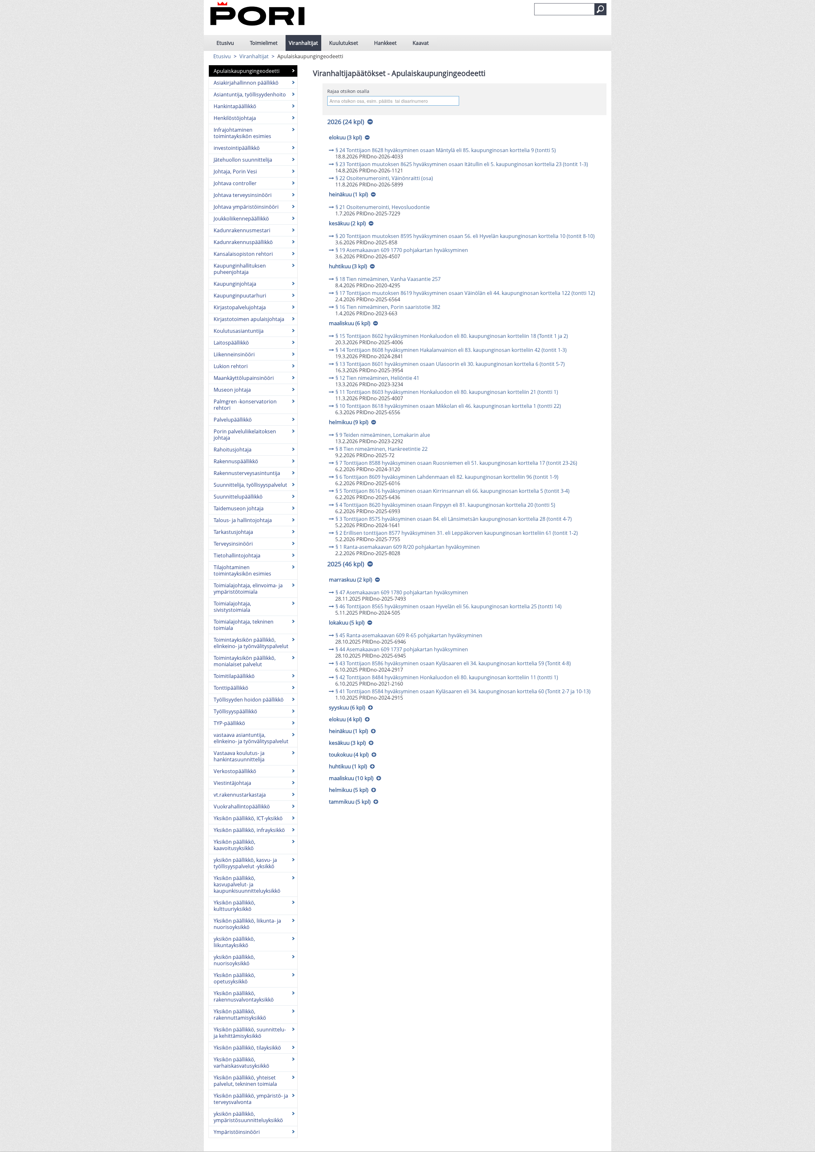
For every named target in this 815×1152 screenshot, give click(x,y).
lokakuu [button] (347, 622)
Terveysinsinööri (233, 543)
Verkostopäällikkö (235, 771)
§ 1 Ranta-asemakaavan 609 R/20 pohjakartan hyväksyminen (408, 546)
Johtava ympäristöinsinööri (246, 206)
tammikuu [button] (350, 801)
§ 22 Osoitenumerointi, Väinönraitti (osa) (384, 178)
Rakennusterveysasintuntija (247, 473)
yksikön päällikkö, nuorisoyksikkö (234, 960)
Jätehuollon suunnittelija (243, 159)
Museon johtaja (232, 389)
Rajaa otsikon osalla (348, 91)
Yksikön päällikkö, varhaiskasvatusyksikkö (241, 1062)
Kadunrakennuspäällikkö (243, 242)
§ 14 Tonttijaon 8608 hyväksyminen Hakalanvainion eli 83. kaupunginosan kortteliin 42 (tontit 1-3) (451, 349)
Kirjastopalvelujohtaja (240, 307)
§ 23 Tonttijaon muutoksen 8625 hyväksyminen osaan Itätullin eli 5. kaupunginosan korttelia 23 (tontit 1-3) (462, 164)
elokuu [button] (345, 137)
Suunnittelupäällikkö (238, 496)
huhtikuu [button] (348, 266)
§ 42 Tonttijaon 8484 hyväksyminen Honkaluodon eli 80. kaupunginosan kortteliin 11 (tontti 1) (447, 677)
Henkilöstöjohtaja (235, 118)
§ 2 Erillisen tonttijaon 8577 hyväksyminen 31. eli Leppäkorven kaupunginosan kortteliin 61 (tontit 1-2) (457, 532)
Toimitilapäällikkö (234, 676)
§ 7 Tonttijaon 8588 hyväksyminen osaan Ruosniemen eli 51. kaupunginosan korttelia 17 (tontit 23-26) (456, 462)
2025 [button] (345, 564)
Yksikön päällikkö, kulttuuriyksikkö (234, 905)
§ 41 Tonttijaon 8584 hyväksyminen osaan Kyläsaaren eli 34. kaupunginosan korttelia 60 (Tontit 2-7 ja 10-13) (463, 691)
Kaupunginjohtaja (235, 283)
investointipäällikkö (237, 147)
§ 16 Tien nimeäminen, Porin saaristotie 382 (388, 307)
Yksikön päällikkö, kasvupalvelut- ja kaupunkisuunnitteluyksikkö (247, 884)
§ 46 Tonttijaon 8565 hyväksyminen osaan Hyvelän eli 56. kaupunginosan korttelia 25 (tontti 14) (449, 606)
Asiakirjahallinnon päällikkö (246, 82)
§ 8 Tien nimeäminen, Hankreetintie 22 (382, 448)
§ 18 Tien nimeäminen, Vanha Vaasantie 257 (388, 279)
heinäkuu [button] (348, 194)
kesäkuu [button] (347, 223)
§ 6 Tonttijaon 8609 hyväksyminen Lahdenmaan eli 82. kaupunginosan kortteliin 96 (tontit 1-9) (447, 476)
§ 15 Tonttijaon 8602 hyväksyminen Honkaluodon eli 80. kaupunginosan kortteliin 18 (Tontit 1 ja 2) (452, 335)
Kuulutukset (343, 42)
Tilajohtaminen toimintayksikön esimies (242, 570)
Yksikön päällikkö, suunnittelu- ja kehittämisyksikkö (250, 1032)
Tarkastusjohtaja (233, 531)
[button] (600, 9)
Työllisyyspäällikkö (235, 711)
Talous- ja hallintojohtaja (243, 520)
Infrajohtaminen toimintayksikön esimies (242, 133)
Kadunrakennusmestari (242, 230)
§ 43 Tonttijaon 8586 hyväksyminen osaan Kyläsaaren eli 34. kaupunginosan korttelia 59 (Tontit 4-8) (453, 663)
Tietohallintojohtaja (237, 555)
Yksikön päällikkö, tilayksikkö (247, 1047)
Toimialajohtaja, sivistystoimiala (232, 606)
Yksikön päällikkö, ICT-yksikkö (248, 818)
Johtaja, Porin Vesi (235, 171)
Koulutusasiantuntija (239, 330)
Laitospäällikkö (231, 342)
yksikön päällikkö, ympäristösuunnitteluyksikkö (248, 1117)
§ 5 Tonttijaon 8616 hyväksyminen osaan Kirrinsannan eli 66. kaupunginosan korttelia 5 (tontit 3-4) (453, 490)
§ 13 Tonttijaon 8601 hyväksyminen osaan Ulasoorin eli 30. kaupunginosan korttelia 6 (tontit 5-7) (450, 363)
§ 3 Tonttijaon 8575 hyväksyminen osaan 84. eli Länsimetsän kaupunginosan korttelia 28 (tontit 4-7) (454, 518)
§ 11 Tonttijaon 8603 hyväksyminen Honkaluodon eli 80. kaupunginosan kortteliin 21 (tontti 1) (447, 391)
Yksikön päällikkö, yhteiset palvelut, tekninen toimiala (245, 1080)
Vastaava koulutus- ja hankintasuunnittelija (239, 756)
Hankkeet (385, 42)
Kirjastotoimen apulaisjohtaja (249, 319)
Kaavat (421, 42)
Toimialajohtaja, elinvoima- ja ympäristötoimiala (248, 588)
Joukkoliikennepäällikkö (241, 218)
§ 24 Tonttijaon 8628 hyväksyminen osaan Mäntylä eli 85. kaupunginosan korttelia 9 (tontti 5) (446, 150)
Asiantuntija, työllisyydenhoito (250, 94)
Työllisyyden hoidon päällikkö (249, 699)
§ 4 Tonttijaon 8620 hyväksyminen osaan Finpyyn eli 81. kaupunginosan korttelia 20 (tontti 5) (445, 504)
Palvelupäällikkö (233, 419)
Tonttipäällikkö (231, 687)
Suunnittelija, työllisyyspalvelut (250, 484)
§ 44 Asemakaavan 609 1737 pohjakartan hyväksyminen (402, 649)
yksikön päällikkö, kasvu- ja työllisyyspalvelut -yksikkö (245, 863)
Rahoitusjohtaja (233, 449)
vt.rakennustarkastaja (240, 794)
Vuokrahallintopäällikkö (242, 806)
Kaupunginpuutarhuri (240, 295)
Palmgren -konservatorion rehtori (245, 404)
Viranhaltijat (303, 42)
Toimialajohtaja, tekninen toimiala (243, 625)
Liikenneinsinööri (234, 354)
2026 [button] (345, 121)
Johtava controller (235, 183)
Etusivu (225, 42)
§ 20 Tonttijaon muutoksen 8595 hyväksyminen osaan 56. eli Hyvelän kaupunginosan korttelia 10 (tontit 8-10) (465, 236)
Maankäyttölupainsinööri (244, 377)
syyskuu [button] (347, 707)
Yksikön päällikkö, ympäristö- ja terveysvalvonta (251, 1099)
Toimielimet (264, 42)
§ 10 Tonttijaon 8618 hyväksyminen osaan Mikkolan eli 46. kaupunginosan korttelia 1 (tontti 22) (448, 405)
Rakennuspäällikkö (236, 461)
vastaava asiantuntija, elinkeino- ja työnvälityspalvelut (251, 738)
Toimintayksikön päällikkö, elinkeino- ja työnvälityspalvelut (251, 643)
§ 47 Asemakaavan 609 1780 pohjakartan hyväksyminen (402, 592)
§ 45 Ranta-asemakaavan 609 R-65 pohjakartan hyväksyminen (409, 635)
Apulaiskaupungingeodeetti (247, 70)
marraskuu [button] (350, 579)
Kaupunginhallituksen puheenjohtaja (240, 269)
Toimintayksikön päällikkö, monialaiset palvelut (245, 661)
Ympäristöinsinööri (237, 1131)
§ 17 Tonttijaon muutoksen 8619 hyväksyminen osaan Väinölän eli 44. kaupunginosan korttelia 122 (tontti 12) (465, 293)
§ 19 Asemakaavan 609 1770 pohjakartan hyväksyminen (402, 250)
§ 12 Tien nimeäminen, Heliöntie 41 (377, 377)
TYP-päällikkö (229, 723)
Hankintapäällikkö (235, 106)
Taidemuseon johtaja (239, 508)
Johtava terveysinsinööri (243, 195)
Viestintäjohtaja (232, 782)
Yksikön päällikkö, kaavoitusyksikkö (234, 845)
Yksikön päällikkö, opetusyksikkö (234, 978)
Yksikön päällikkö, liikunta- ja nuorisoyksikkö (247, 924)
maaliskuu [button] (349, 323)
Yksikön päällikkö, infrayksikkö (249, 830)
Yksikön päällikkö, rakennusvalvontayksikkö (244, 996)
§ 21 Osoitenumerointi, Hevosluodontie (383, 207)
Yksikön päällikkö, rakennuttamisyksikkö (240, 1014)
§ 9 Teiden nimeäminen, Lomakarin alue (383, 434)
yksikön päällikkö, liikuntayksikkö (234, 942)
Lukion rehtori (231, 366)
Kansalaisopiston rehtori (243, 253)
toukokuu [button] (349, 754)
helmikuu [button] (348, 422)
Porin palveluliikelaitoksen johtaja (245, 434)
